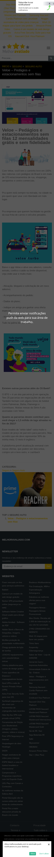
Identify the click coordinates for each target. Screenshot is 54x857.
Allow (32, 853)
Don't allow (44, 853)
